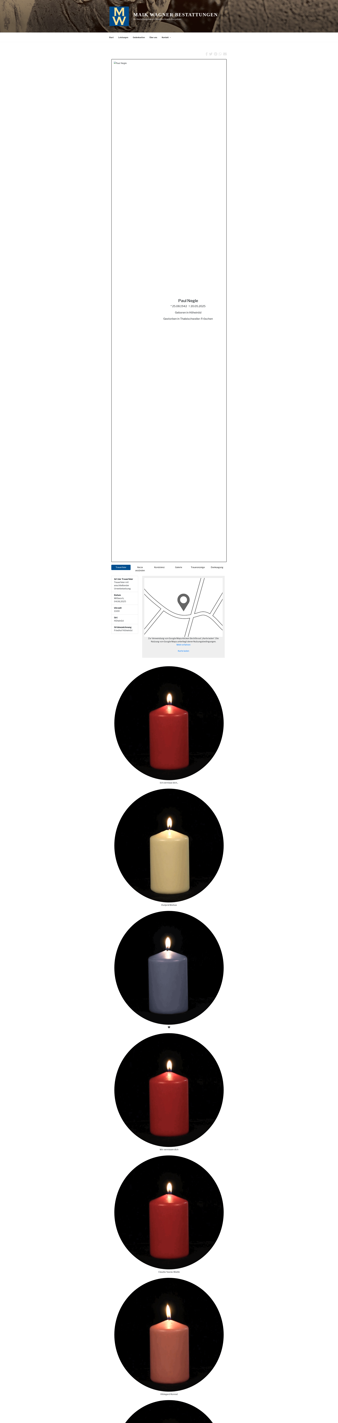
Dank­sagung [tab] (217, 567)
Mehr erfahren (183, 644)
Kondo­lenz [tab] (159, 567)
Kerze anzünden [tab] (140, 569)
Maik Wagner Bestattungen (175, 14)
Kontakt (165, 37)
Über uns (153, 37)
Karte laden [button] (183, 651)
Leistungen (123, 37)
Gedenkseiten (139, 37)
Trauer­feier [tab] (121, 567)
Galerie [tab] (178, 567)
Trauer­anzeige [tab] (198, 567)
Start (111, 37)
